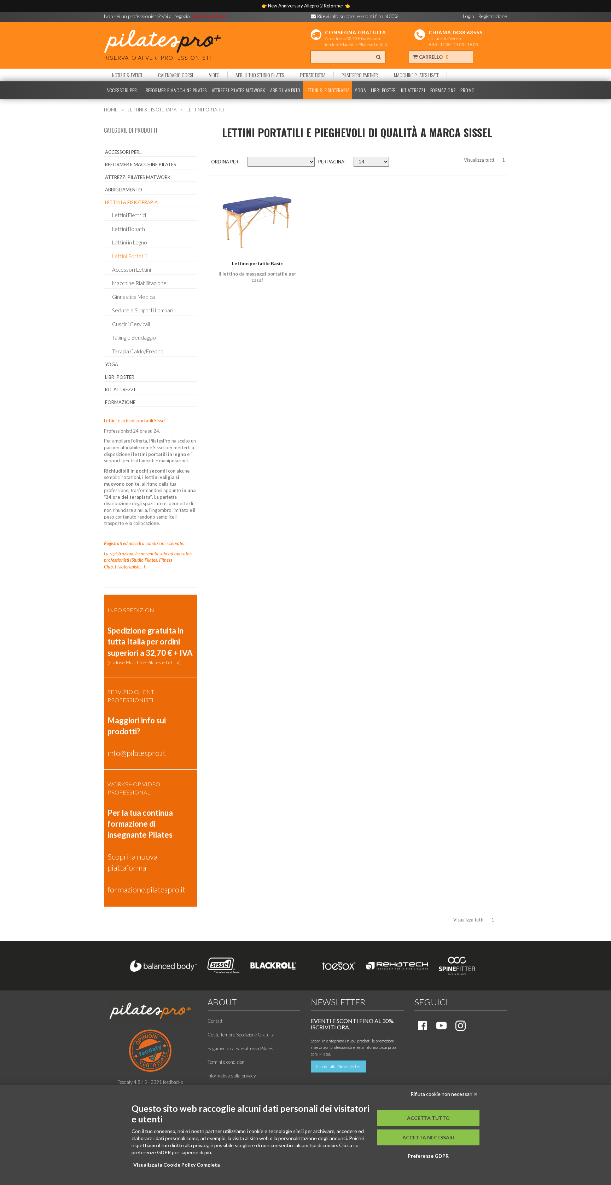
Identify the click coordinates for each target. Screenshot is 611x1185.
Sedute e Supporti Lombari (142, 310)
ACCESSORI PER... (123, 90)
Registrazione (492, 16)
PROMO (467, 90)
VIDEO (214, 75)
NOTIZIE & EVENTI (127, 75)
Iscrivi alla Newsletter (338, 1066)
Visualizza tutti (479, 160)
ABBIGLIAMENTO (285, 90)
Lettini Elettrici (129, 215)
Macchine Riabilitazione (139, 283)
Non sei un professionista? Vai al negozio (147, 16)
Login (468, 16)
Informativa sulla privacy (232, 1076)
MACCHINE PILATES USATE (416, 75)
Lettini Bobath (128, 229)
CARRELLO (433, 57)
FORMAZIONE (443, 90)
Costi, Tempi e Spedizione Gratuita (241, 1034)
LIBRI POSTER (383, 90)
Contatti (215, 1021)
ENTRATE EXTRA (313, 75)
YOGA (360, 90)
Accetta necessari (428, 1137)
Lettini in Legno (129, 242)
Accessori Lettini (131, 269)
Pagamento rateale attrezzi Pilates (240, 1048)
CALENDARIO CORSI (175, 75)
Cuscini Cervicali (131, 324)
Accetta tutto (428, 1118)
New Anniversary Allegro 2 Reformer (306, 5)
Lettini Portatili (129, 256)
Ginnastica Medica (133, 297)
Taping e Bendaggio (134, 337)
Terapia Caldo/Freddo (138, 351)
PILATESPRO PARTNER (360, 75)
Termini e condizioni (226, 1062)
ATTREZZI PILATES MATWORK (238, 90)
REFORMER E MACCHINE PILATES (176, 90)
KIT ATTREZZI (413, 90)
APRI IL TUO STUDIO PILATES (259, 75)
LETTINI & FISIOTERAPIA (328, 90)
